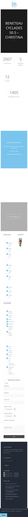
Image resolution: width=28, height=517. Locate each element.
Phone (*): (6, 399)
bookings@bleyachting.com (12, 496)
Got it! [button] (3, 515)
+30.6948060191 (9, 487)
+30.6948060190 (9, 491)
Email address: (7, 457)
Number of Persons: (9, 420)
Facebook (16, 473)
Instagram (16, 474)
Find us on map (9, 498)
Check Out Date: (8, 413)
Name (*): (6, 386)
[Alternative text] (14, 4)
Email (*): (6, 392)
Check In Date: (7, 406)
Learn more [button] (18, 511)
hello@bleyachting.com (11, 494)
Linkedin (16, 476)
